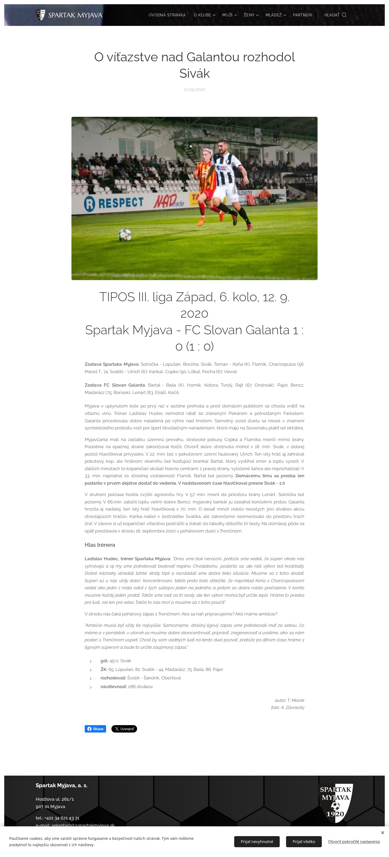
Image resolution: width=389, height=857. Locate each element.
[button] (335, 15)
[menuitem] (168, 15)
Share (98, 729)
